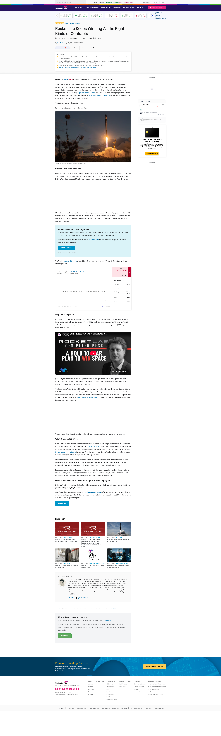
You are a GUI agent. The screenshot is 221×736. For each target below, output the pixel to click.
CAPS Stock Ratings (139, 684)
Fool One (109, 697)
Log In (155, 2)
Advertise (91, 697)
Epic (108, 689)
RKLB (66, 79)
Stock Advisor (110, 686)
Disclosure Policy (81, 708)
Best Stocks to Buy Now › (157, 7)
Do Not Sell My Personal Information (154, 708)
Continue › (62, 503)
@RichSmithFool (83, 598)
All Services (110, 684)
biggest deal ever (94, 446)
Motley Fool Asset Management (156, 684)
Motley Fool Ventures (153, 689)
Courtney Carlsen (95, 537)
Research (91, 689)
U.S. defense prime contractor (65, 452)
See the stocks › (66, 248)
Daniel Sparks (68, 537)
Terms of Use (60, 708)
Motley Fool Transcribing (97, 563)
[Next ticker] (152, 15)
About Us (90, 684)
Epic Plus (109, 692)
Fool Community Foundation (155, 692)
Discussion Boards (139, 686)
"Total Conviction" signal (92, 492)
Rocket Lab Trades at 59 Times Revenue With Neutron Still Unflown (66, 540)
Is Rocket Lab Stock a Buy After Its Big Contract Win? (118, 540)
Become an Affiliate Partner (155, 694)
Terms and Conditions (136, 708)
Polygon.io (75, 694)
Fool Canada (122, 686)
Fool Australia (123, 684)
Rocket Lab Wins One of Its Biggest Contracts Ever (66, 566)
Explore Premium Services (72, 23)
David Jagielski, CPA (122, 563)
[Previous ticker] (56, 15)
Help (163, 2)
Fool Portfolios (110, 694)
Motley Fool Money (112, 699)
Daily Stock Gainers (158, 16)
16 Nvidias (107, 620)
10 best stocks (94, 240)
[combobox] (70, 2)
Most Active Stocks (158, 13)
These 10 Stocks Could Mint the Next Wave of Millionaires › (78, 67)
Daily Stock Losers (160, 18)
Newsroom (91, 692)
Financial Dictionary (139, 692)
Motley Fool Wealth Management (157, 686)
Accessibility (146, 2)
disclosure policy (112, 608)
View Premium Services (154, 667)
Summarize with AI (89, 48)
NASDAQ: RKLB (77, 272)
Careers (90, 686)
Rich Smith (60, 43)
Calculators (137, 689)
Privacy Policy (70, 708)
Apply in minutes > (152, 153)
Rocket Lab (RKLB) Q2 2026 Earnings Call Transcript (93, 566)
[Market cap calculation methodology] (129, 284)
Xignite (68, 694)
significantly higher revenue (87, 397)
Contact (90, 694)
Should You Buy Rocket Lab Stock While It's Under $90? (118, 566)
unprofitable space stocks (86, 93)
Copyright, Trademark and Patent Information (114, 708)
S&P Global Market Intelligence (99, 95)
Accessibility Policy (94, 708)
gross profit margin (70, 261)
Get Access (142, 115)
